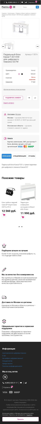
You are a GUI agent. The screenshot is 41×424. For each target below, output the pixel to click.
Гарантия (9, 82)
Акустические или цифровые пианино (14, 353)
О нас (4, 356)
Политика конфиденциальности (12, 366)
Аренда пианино (7, 363)
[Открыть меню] (14, 7)
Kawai (33, 70)
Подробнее (29, 415)
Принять (20, 419)
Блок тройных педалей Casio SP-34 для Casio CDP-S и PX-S (9, 205)
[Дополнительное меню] (4, 2)
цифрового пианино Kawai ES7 (16, 167)
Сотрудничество (7, 361)
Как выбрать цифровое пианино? (12, 358)
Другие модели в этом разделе (14, 89)
